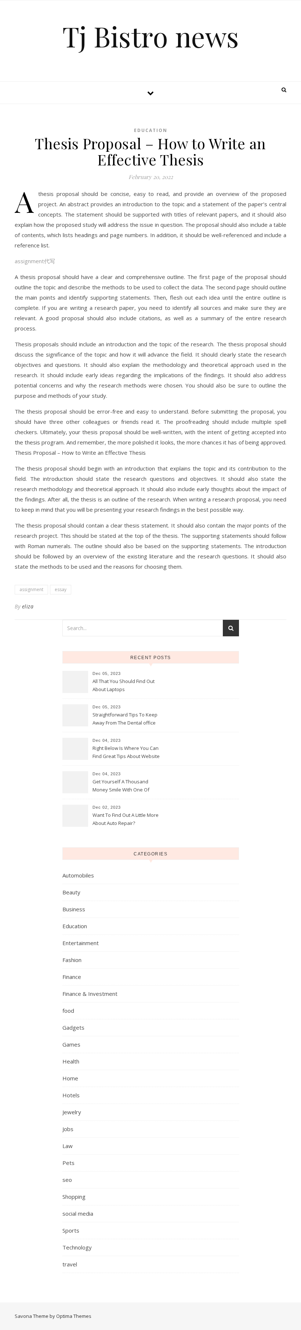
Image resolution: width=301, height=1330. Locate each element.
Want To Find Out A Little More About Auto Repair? (126, 819)
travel (69, 1264)
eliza (28, 606)
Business (73, 909)
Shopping (74, 1196)
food (68, 1010)
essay (60, 589)
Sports (70, 1230)
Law (67, 1146)
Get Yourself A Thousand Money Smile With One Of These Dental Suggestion (121, 786)
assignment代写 (35, 261)
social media (77, 1213)
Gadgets (73, 1027)
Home (70, 1078)
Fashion (71, 959)
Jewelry (71, 1112)
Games (71, 1044)
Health (70, 1061)
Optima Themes (73, 1316)
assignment (31, 589)
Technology (77, 1247)
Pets (68, 1162)
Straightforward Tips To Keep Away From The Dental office (125, 718)
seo (67, 1179)
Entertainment (80, 943)
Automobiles (78, 875)
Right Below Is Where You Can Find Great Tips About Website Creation (126, 753)
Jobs (67, 1129)
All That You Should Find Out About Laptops (124, 685)
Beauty (71, 892)
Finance (71, 976)
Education (150, 130)
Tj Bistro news (150, 36)
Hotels (71, 1095)
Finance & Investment (89, 993)
